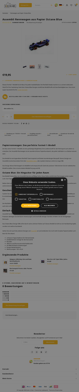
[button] (39, 211)
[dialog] (39, 196)
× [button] (65, 180)
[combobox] (62, 180)
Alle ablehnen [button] (49, 205)
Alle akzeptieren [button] (30, 205)
